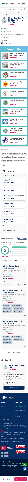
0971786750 (20, 441)
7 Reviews (19, 24)
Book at (4, 276)
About (3, 403)
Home (2, 13)
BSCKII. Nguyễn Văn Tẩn (16, 366)
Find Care (18, 403)
